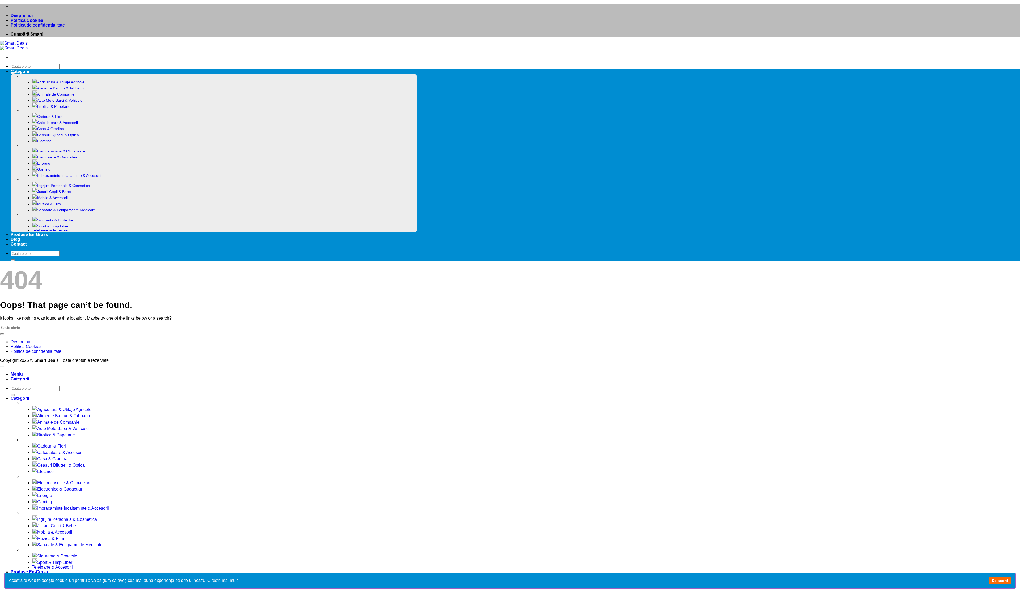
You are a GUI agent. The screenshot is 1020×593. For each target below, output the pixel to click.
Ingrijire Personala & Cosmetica (63, 186)
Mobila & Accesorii (52, 198)
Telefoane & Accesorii (50, 230)
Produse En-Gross (29, 234)
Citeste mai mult (222, 580)
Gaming (43, 169)
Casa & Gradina (50, 129)
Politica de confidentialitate (38, 25)
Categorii (20, 71)
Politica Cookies (27, 20)
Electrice (44, 141)
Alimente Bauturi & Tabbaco (60, 88)
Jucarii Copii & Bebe (54, 192)
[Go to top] (2, 366)
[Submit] (13, 260)
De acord (1000, 580)
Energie (43, 163)
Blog (15, 239)
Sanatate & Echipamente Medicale (66, 210)
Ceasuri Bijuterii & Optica (58, 135)
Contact (19, 244)
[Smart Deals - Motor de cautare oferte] (14, 45)
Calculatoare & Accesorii (57, 123)
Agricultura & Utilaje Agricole (60, 82)
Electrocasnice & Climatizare (61, 151)
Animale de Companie (55, 94)
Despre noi (22, 15)
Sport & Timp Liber (53, 226)
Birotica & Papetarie (53, 107)
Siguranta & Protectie (55, 220)
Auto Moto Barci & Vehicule (60, 100)
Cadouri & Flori (49, 117)
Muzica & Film (49, 204)
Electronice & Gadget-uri (57, 157)
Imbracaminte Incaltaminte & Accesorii (69, 176)
